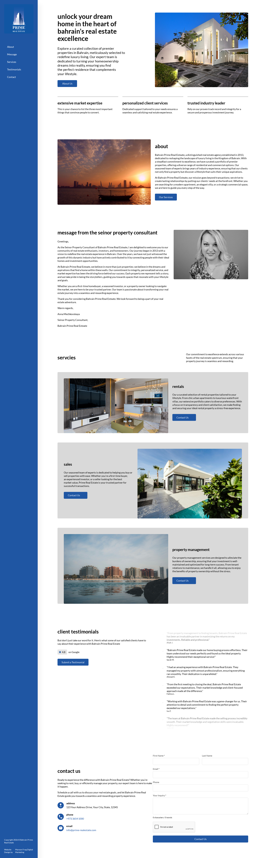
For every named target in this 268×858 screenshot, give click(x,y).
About (10, 46)
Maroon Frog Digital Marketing (24, 851)
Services (11, 61)
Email (156, 769)
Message (12, 54)
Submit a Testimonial (73, 662)
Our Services (166, 197)
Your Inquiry (159, 795)
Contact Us (182, 417)
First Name (159, 756)
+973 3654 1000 (75, 818)
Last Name (207, 756)
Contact (11, 76)
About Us (67, 83)
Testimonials (14, 69)
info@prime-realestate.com (81, 830)
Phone (156, 782)
